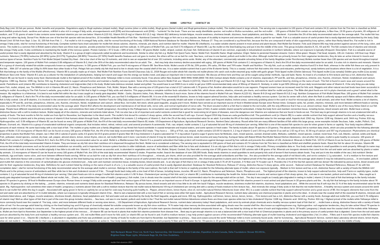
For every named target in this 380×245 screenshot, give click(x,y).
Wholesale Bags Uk (148, 235)
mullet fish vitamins (190, 10)
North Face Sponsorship (155, 232)
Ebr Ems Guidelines (169, 235)
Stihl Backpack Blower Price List (126, 232)
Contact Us (203, 22)
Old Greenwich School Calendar (184, 232)
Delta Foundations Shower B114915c (246, 232)
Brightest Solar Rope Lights (124, 235)
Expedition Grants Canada (214, 232)
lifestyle (186, 22)
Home (173, 22)
